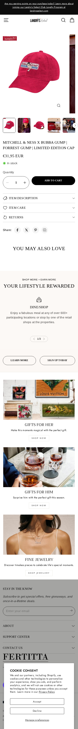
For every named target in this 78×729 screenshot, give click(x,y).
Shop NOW (39, 505)
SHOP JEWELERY (39, 573)
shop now (39, 438)
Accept (37, 701)
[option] (39, 7)
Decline (37, 711)
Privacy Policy (47, 692)
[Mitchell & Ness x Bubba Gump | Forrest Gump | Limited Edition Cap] (17, 230)
